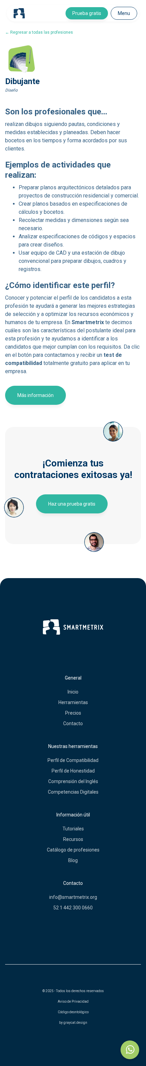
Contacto (73, 723)
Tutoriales (73, 828)
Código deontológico (73, 1012)
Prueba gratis (86, 13)
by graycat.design (73, 1022)
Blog (73, 860)
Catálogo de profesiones (73, 850)
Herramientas (73, 702)
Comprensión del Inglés (73, 781)
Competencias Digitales (73, 792)
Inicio (73, 692)
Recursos (73, 839)
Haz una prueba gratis (71, 504)
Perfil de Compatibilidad (73, 760)
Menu (124, 13)
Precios (73, 713)
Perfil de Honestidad (73, 771)
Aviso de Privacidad (73, 1001)
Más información (35, 395)
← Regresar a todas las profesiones (39, 32)
